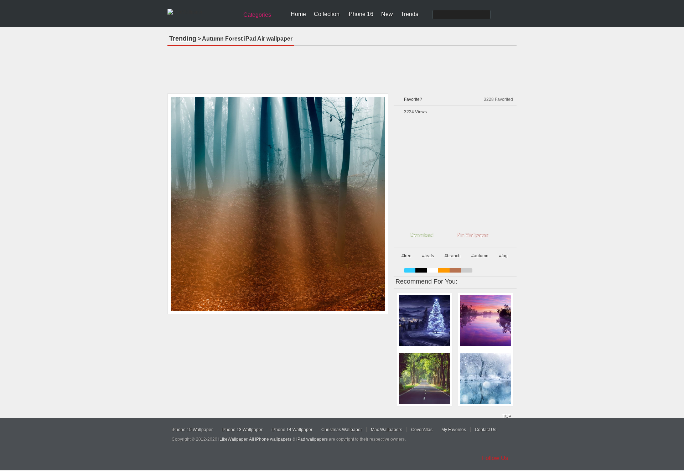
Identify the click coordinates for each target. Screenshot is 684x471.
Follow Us (495, 458)
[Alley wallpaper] (424, 378)
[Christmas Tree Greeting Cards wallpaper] (424, 320)
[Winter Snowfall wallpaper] (485, 378)
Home (298, 14)
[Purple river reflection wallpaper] (485, 320)
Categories (257, 15)
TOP (506, 416)
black (421, 270)
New (387, 14)
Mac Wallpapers (386, 429)
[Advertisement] (342, 67)
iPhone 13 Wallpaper (242, 429)
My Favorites (453, 429)
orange (444, 270)
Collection (327, 14)
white (432, 270)
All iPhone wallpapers (270, 439)
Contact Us (485, 429)
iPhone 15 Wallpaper (192, 429)
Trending (182, 38)
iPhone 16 (360, 14)
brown (455, 270)
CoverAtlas (421, 429)
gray (466, 270)
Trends (409, 14)
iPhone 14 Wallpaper (291, 429)
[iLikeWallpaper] (202, 12)
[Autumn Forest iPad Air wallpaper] (278, 204)
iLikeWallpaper (232, 439)
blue (409, 270)
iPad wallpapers (312, 439)
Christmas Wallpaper (341, 429)
